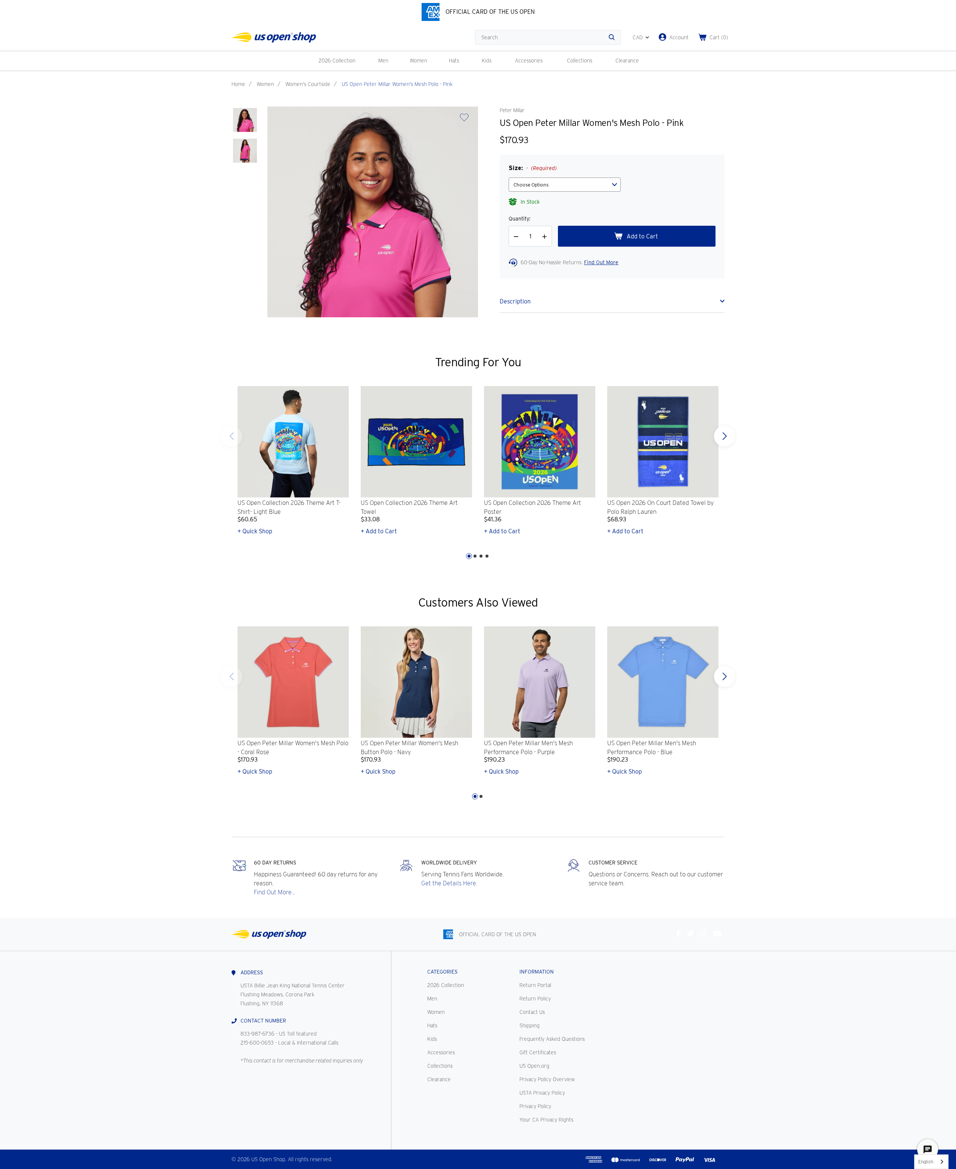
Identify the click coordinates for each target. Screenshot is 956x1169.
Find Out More (601, 262)
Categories (442, 972)
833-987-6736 (257, 1034)
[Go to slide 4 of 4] (231, 436)
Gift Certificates (537, 1052)
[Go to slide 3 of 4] (480, 556)
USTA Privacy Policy (542, 1093)
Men (383, 61)
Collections (579, 61)
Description (515, 301)
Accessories (529, 61)
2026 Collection (337, 61)
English (925, 1162)
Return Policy (535, 999)
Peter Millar (512, 110)
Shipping (529, 1025)
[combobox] (931, 1161)
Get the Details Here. (449, 883)
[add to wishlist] (464, 120)
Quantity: (519, 219)
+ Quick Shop (255, 531)
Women (418, 61)
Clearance (627, 61)
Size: (533, 168)
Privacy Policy (535, 1106)
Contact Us (532, 1012)
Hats (454, 61)
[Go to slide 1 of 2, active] (475, 796)
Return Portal (535, 985)
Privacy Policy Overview (547, 1079)
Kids (486, 61)
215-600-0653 (257, 1043)
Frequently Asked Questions (552, 1039)
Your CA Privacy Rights (546, 1120)
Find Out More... (274, 892)
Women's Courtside (307, 84)
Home (238, 84)
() (719, 37)
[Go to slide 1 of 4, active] (469, 556)
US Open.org (534, 1066)
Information (536, 972)
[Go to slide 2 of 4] (475, 556)
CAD (638, 37)
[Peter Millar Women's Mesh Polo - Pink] (245, 120)
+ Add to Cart (379, 531)
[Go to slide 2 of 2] (231, 676)
